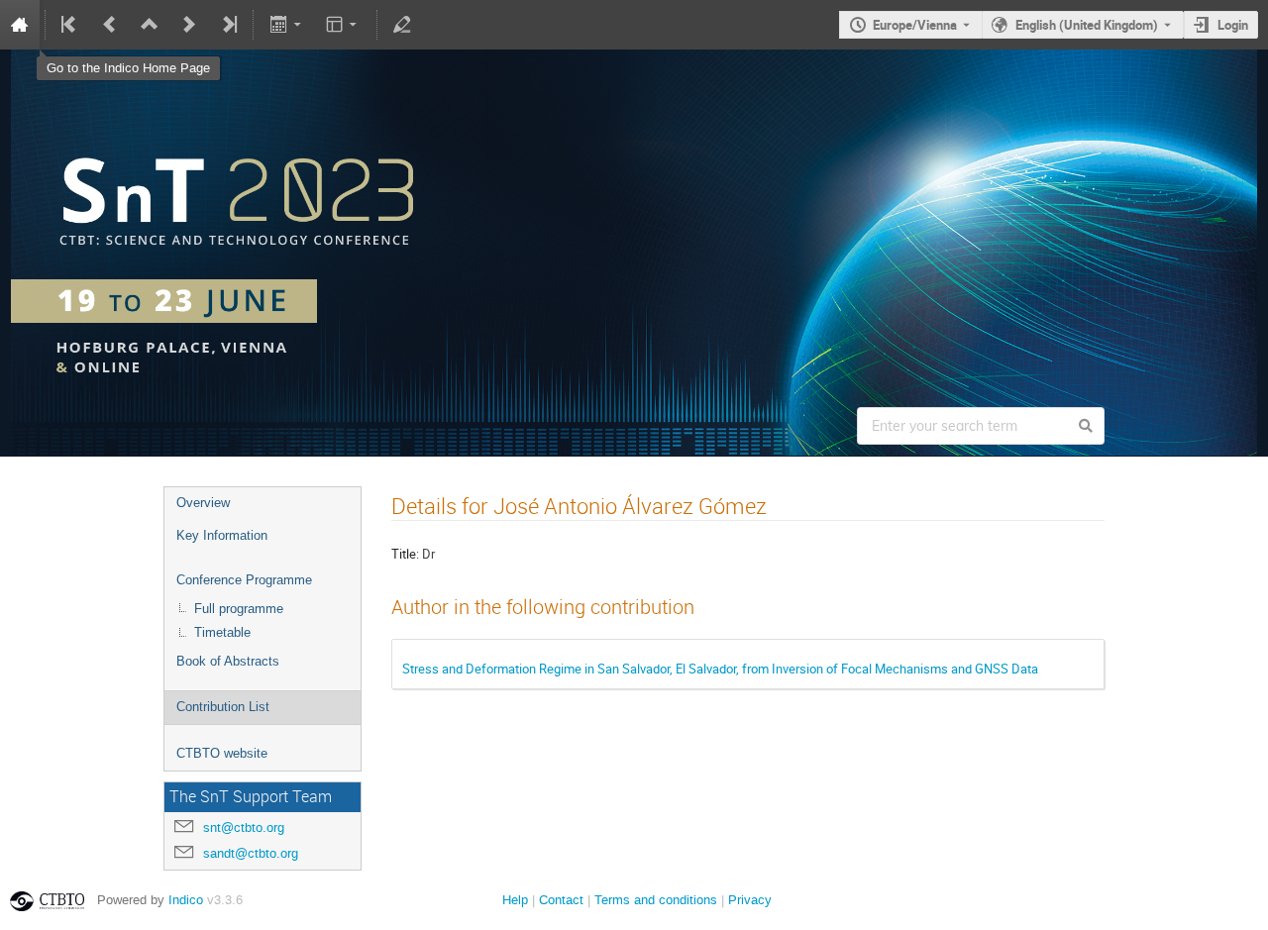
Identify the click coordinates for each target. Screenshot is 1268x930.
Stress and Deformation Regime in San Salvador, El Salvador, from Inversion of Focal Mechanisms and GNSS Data (720, 668)
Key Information (221, 535)
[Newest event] (228, 25)
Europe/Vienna (915, 25)
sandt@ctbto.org (250, 853)
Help (515, 899)
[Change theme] (343, 25)
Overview (203, 502)
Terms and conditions (655, 899)
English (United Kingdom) (1086, 25)
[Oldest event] (70, 25)
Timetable (222, 632)
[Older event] (110, 25)
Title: (405, 554)
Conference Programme (244, 579)
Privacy (750, 899)
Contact (561, 899)
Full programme (238, 608)
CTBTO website (221, 753)
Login (1232, 25)
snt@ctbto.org (243, 827)
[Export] (287, 25)
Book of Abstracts (227, 661)
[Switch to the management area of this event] (402, 25)
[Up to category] (149, 25)
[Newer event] (189, 25)
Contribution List (222, 706)
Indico (185, 899)
